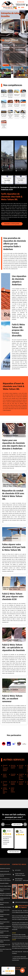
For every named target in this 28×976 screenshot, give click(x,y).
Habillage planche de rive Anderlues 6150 (5, 791)
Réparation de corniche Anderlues (13, 767)
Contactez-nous (16, 969)
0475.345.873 (17, 824)
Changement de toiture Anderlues (21, 783)
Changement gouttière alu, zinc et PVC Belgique (5, 936)
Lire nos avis (8, 973)
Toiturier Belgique (3, 919)
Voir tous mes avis (14, 851)
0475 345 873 (18, 870)
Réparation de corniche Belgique (4, 911)
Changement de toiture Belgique (4, 915)
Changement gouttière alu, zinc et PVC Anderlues (21, 777)
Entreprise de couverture (5, 868)
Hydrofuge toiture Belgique (5, 907)
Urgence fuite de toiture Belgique (5, 941)
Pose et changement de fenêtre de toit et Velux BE (5, 879)
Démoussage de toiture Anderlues (13, 783)
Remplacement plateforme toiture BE (5, 875)
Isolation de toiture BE (4, 871)
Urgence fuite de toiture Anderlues (13, 790)
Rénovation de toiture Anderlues (21, 767)
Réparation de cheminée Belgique (5, 890)
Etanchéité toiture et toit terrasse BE (5, 945)
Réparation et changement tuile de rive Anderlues (5, 768)
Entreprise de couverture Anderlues (5, 783)
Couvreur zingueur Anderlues (5, 775)
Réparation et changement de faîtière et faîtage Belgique (6, 894)
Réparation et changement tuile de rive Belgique (5, 927)
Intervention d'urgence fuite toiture (5, 950)
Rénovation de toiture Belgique (4, 903)
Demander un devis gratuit (11, 223)
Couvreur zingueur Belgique (5, 886)
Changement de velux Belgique (4, 932)
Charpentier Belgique (4, 883)
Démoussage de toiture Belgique (4, 923)
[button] (3, 824)
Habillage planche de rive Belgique (5, 899)
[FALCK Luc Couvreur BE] (13, 5)
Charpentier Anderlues (13, 775)
